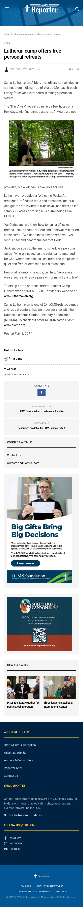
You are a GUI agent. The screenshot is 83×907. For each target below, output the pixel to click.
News (7, 43)
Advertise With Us (15, 752)
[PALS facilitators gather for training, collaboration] (23, 687)
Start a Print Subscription (20, 745)
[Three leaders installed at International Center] (60, 687)
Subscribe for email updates (23, 815)
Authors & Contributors (18, 760)
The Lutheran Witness (50, 886)
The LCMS (15, 69)
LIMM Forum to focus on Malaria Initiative (41, 411)
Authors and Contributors (23, 463)
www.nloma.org (14, 325)
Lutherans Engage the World (32, 891)
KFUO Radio (62, 891)
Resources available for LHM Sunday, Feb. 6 (41, 428)
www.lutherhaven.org (18, 296)
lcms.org (25, 886)
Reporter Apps (13, 768)
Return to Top (13, 350)
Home (7, 34)
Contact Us (14, 455)
